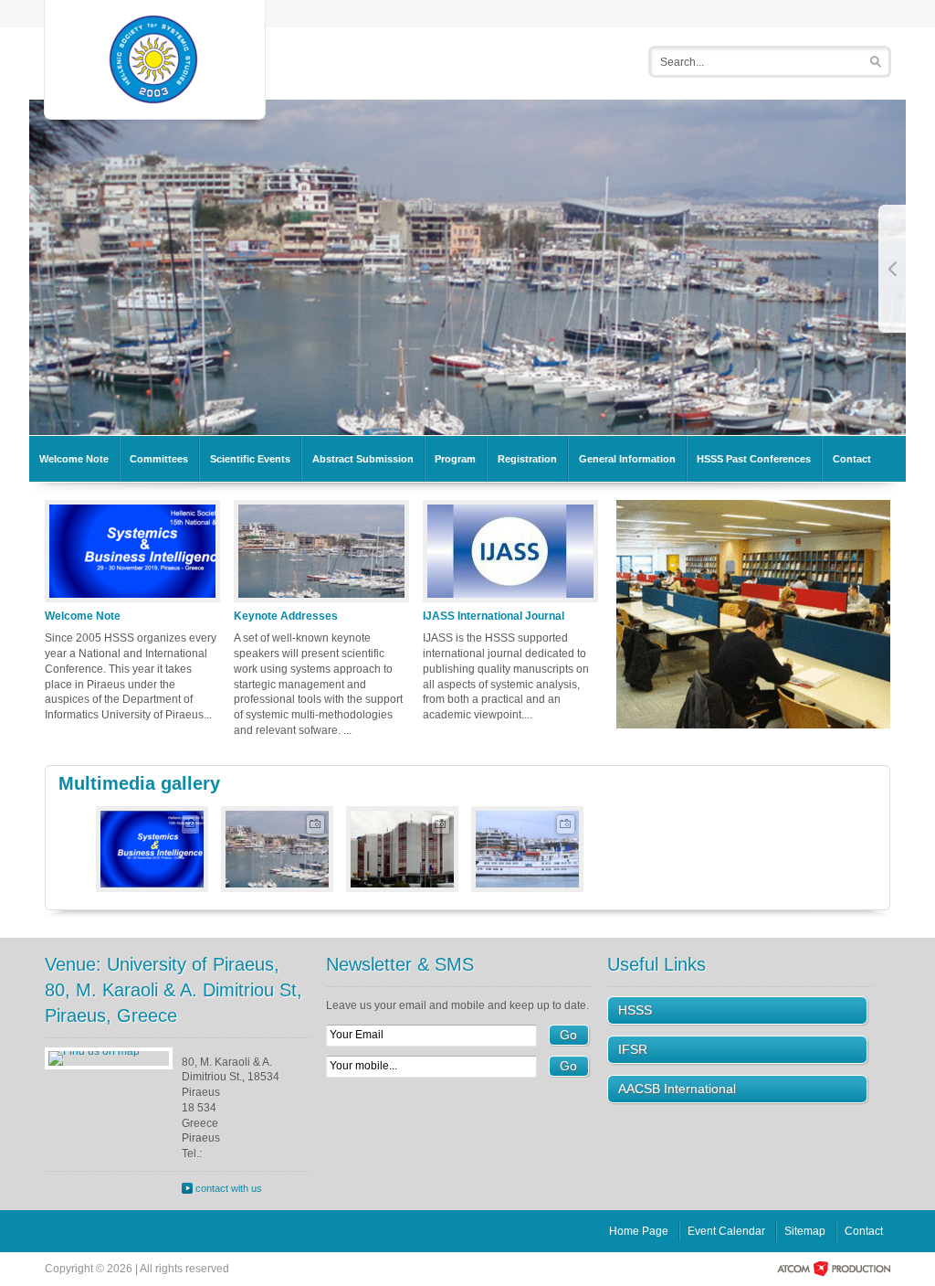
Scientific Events (250, 458)
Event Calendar (726, 1231)
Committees (159, 458)
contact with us (228, 1188)
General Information (627, 458)
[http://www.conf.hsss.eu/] (155, 58)
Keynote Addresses (286, 616)
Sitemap (804, 1231)
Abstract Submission (363, 458)
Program (455, 458)
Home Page (638, 1231)
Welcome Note (74, 458)
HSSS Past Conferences (754, 458)
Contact (852, 458)
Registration (527, 458)
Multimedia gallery (139, 783)
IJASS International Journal (493, 616)
